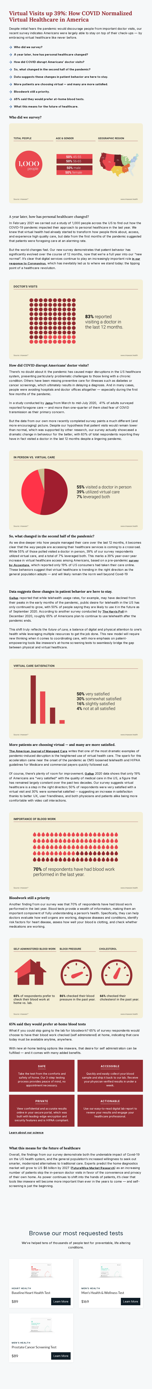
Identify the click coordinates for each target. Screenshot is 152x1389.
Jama (49, 403)
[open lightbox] (76, 163)
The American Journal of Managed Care (38, 751)
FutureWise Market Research (93, 1168)
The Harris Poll (113, 611)
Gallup (13, 598)
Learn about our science (26, 1132)
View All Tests (75, 1368)
